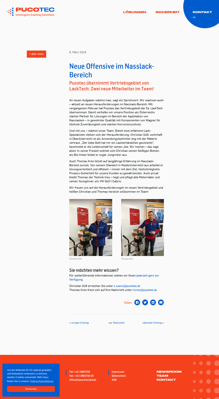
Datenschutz (119, 375)
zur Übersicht (116, 323)
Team (162, 375)
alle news (37, 54)
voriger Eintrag (80, 323)
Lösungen (134, 12)
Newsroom (169, 371)
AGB (114, 379)
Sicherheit (168, 12)
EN (194, 18)
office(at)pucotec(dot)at (82, 379)
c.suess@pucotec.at (127, 286)
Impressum (118, 371)
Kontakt (202, 12)
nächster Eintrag (152, 323)
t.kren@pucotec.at (145, 290)
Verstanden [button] (31, 389)
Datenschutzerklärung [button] (41, 381)
